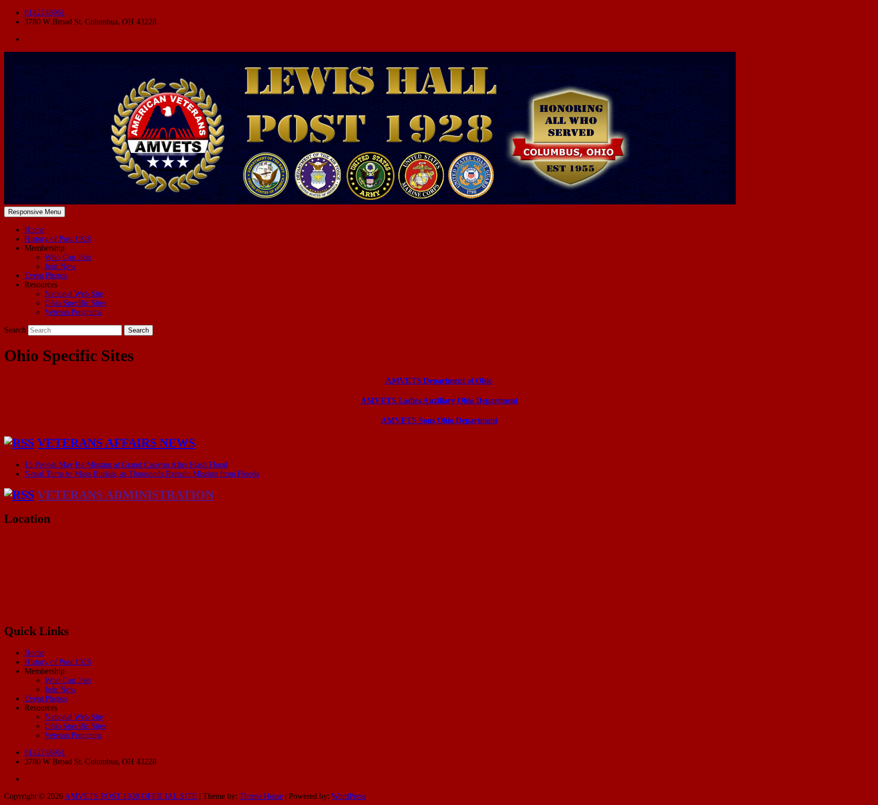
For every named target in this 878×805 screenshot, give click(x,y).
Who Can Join (68, 257)
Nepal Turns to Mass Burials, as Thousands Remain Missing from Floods (141, 473)
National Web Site (74, 293)
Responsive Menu (34, 212)
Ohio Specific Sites (75, 303)
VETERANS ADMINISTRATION (125, 494)
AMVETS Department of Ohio (439, 380)
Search (16, 329)
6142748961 (44, 12)
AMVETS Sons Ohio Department (439, 420)
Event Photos (45, 275)
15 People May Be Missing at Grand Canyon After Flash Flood (126, 464)
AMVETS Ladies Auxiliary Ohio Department (439, 400)
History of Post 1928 (57, 238)
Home (34, 229)
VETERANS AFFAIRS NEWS (116, 443)
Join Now (60, 266)
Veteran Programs (73, 312)
